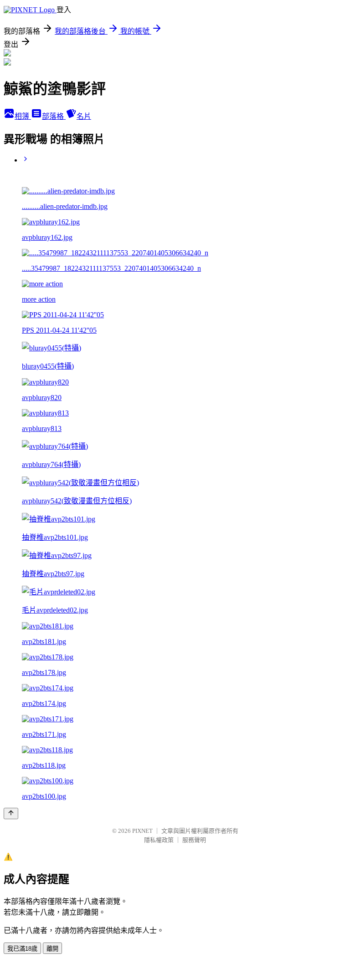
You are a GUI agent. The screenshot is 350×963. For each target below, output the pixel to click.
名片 (84, 116)
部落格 (54, 116)
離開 (52, 948)
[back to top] (11, 813)
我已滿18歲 (22, 948)
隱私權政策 (159, 839)
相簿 (23, 116)
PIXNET (142, 830)
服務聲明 (194, 839)
